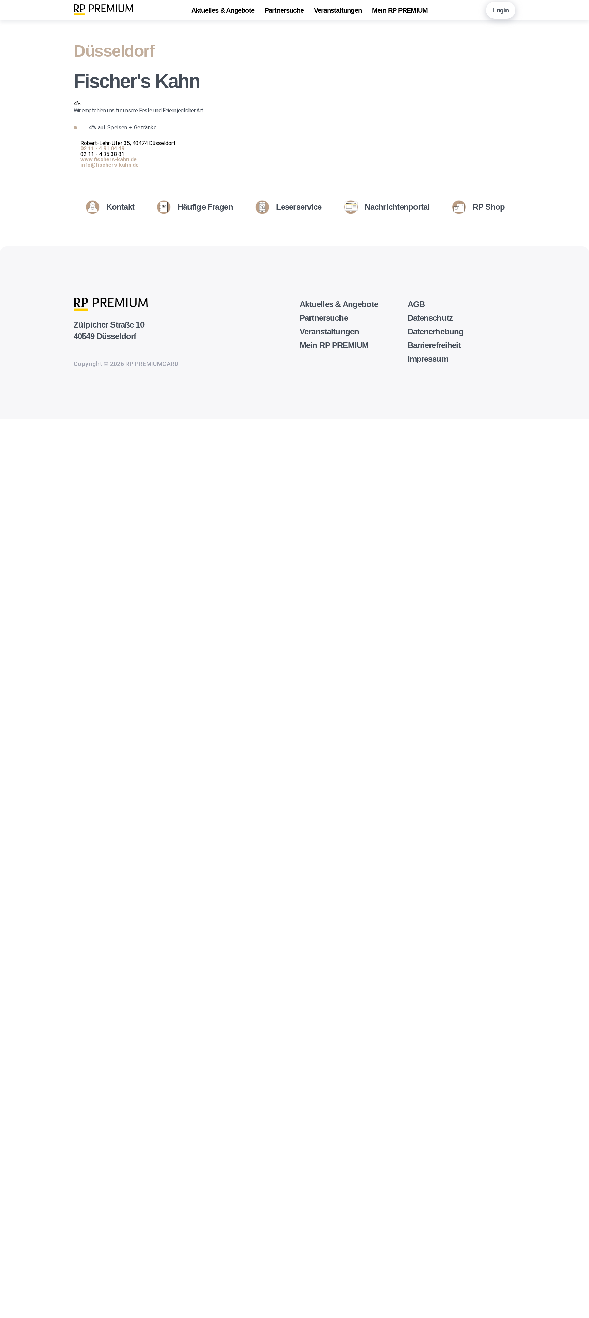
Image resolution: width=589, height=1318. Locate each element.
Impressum (428, 358)
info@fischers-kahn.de (109, 165)
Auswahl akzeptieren (14, 1290)
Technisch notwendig (12, 971)
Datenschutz (430, 317)
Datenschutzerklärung (27, 955)
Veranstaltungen (338, 10)
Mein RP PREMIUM (400, 10)
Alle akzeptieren (14, 1301)
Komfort (10, 1211)
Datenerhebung (436, 331)
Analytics (11, 1046)
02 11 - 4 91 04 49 (102, 148)
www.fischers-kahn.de (108, 159)
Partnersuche (284, 10)
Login (501, 10)
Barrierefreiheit (434, 345)
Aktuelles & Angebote (222, 10)
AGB (416, 304)
